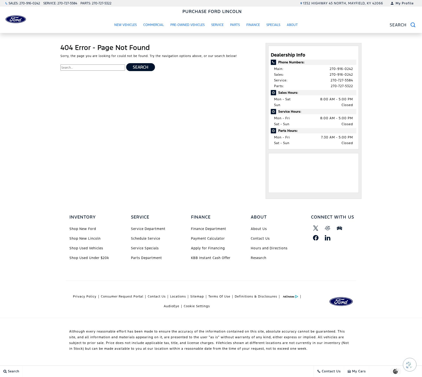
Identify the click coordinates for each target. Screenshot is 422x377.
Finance (253, 25)
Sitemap (197, 296)
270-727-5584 (342, 80)
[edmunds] (339, 228)
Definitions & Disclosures (256, 296)
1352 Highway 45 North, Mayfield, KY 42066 (343, 3)
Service (217, 25)
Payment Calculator (208, 238)
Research (258, 258)
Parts (235, 25)
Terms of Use (219, 296)
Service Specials (145, 248)
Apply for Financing (208, 248)
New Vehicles (125, 25)
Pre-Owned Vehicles (187, 25)
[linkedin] (328, 238)
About (292, 25)
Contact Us (260, 238)
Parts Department (146, 258)
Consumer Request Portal (122, 296)
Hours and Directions (269, 248)
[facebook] (316, 238)
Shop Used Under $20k (89, 258)
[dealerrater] (328, 228)
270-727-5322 (342, 86)
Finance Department (208, 229)
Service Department (148, 229)
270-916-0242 (341, 69)
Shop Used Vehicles (86, 248)
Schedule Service (145, 238)
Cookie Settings (197, 306)
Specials (273, 25)
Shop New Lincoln (85, 238)
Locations (178, 296)
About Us (259, 229)
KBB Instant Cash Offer (211, 258)
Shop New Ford (82, 229)
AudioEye (171, 306)
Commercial (153, 25)
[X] (316, 228)
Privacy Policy (84, 296)
